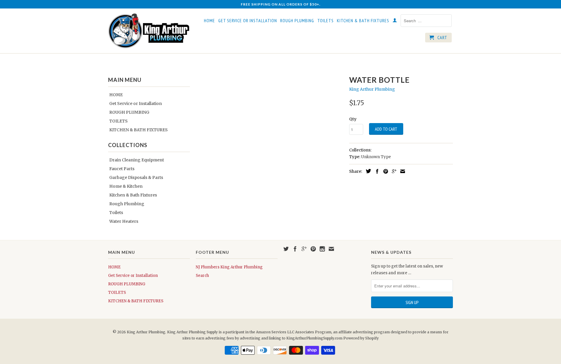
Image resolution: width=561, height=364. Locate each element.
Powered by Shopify (361, 338)
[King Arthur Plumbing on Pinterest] (313, 248)
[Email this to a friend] (401, 171)
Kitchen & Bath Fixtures (133, 195)
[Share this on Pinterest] (384, 171)
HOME (209, 20)
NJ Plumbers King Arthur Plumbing (229, 267)
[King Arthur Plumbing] (149, 31)
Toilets (116, 212)
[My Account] (394, 21)
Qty (352, 119)
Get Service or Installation (247, 20)
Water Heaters (123, 221)
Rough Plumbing (126, 203)
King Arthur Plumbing (372, 89)
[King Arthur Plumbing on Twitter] (286, 248)
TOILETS (325, 20)
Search (202, 275)
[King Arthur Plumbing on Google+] (304, 248)
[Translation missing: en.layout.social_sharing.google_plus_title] (392, 171)
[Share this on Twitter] (367, 171)
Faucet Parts (121, 168)
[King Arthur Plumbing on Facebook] (295, 248)
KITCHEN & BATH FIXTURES (363, 20)
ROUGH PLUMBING (297, 20)
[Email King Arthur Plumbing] (331, 248)
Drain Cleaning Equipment (136, 160)
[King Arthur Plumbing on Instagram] (322, 248)
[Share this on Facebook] (376, 171)
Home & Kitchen (126, 186)
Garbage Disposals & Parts (136, 177)
